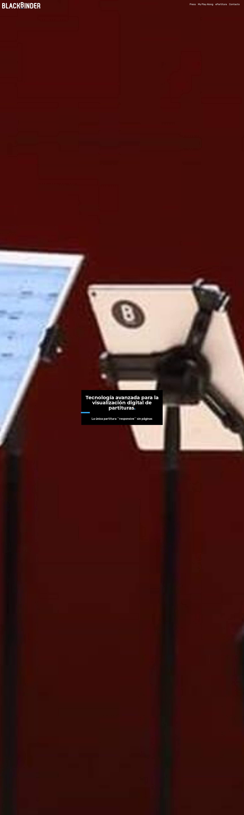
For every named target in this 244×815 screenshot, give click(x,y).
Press (193, 4)
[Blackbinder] (22, 7)
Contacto (234, 4)
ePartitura (221, 4)
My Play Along (205, 4)
